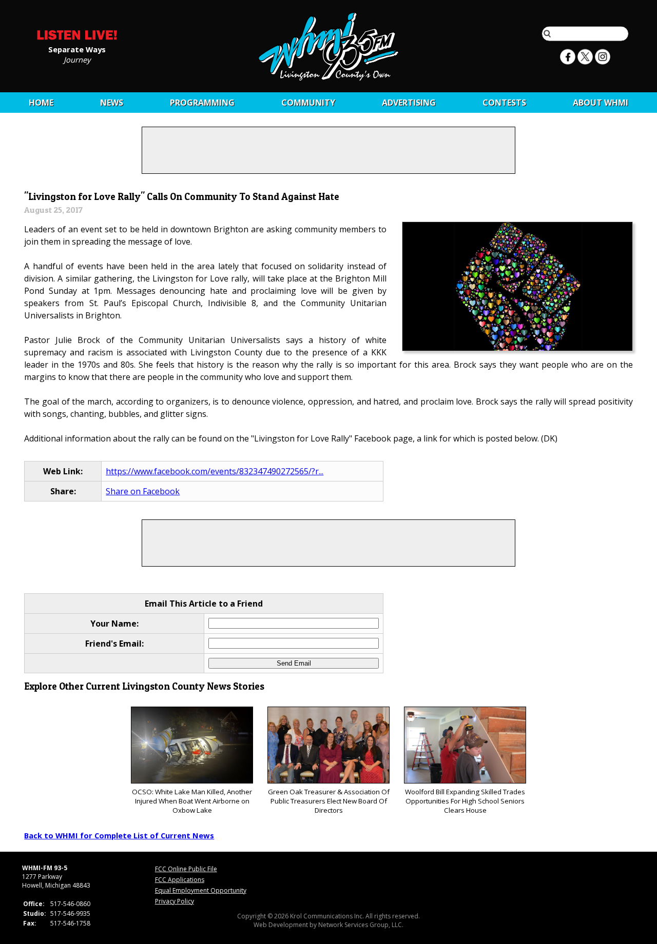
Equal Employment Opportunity (200, 890)
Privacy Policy (174, 901)
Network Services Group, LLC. (360, 924)
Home (41, 102)
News (111, 102)
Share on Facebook (143, 491)
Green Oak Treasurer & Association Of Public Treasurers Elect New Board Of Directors (329, 801)
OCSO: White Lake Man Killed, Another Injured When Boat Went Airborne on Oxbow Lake (192, 801)
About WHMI (600, 102)
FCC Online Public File (186, 869)
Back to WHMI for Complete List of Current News (119, 835)
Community (308, 102)
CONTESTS (504, 102)
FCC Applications (179, 879)
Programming (202, 102)
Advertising (409, 102)
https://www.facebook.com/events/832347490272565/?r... (214, 471)
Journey (77, 59)
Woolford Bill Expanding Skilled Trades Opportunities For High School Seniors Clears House (465, 801)
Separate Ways (77, 49)
